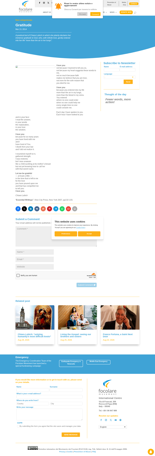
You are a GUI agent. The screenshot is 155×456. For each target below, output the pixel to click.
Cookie (70, 452)
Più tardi (82, 14)
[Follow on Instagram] (44, 2)
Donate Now (126, 12)
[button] (139, 364)
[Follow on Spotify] (120, 420)
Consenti (95, 14)
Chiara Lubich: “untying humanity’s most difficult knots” (34, 335)
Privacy (62, 452)
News (112, 12)
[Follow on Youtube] (116, 420)
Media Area (124, 4)
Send (128, 82)
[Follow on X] (48, 2)
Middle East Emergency (98, 361)
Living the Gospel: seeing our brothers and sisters (75, 335)
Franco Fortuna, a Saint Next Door (118, 335)
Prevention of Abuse (111, 4)
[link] (18, 208)
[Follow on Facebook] (39, 2)
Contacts (134, 3)
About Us (47, 12)
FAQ (94, 452)
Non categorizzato (24, 20)
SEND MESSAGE (71, 435)
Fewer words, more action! (118, 101)
